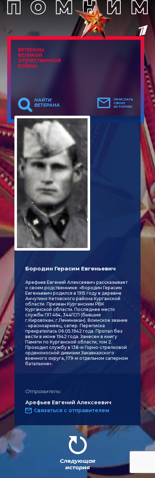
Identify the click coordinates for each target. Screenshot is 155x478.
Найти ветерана (47, 103)
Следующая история (77, 464)
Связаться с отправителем (71, 410)
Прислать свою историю (123, 103)
